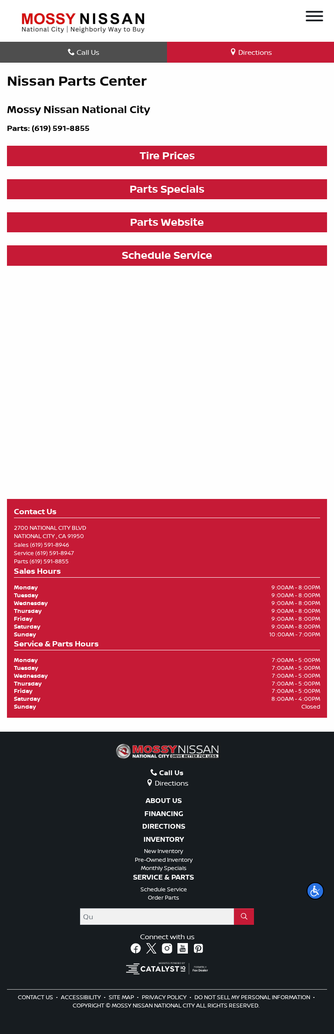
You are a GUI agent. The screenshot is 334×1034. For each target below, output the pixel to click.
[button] (315, 891)
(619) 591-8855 (49, 561)
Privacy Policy (165, 997)
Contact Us (36, 997)
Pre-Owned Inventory (164, 859)
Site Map (122, 997)
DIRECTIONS (163, 826)
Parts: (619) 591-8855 (48, 128)
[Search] (244, 916)
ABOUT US (164, 801)
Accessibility (81, 997)
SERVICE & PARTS (163, 877)
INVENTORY (164, 839)
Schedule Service (163, 889)
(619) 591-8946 (49, 545)
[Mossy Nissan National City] (83, 22)
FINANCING (163, 814)
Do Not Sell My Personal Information (252, 997)
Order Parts (163, 897)
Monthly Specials (164, 868)
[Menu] (314, 17)
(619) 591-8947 (54, 553)
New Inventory (163, 851)
